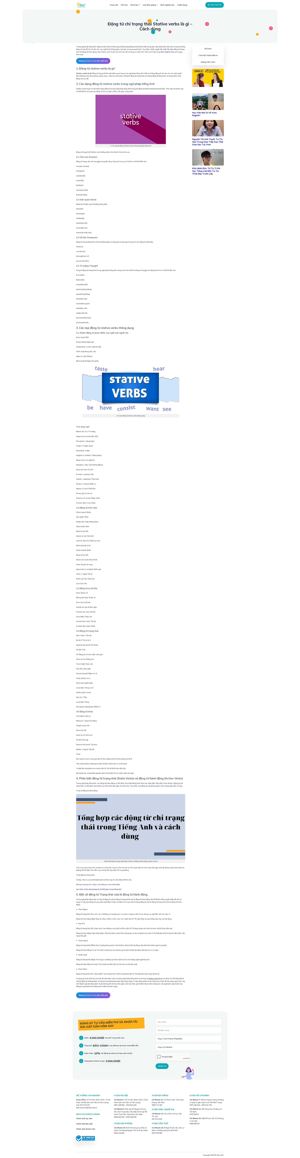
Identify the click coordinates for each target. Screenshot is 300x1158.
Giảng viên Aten (208, 62)
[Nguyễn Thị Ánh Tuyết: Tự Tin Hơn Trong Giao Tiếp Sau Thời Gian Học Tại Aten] (208, 128)
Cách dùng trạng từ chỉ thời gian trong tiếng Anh (102, 889)
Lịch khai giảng (149, 5)
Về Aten (124, 5)
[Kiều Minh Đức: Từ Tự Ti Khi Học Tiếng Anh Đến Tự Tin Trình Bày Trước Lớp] (208, 157)
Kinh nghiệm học (167, 5)
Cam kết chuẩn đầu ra (208, 55)
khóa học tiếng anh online (97, 986)
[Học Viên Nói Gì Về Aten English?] (208, 101)
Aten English (165, 52)
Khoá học (134, 5)
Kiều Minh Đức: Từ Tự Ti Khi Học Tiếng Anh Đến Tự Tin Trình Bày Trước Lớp (206, 171)
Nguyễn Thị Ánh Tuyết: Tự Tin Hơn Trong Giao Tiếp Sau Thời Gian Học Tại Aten (207, 142)
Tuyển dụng (182, 5)
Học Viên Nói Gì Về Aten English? (204, 114)
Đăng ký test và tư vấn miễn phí (93, 61)
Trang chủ (114, 5)
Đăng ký (162, 1066)
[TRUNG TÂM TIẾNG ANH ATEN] (82, 5)
